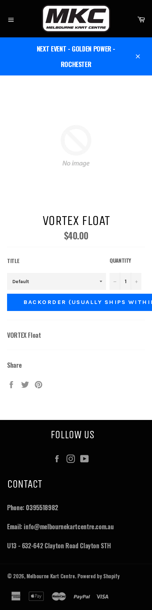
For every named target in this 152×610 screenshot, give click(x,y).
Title (13, 260)
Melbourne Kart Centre (51, 576)
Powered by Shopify (98, 576)
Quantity (120, 260)
